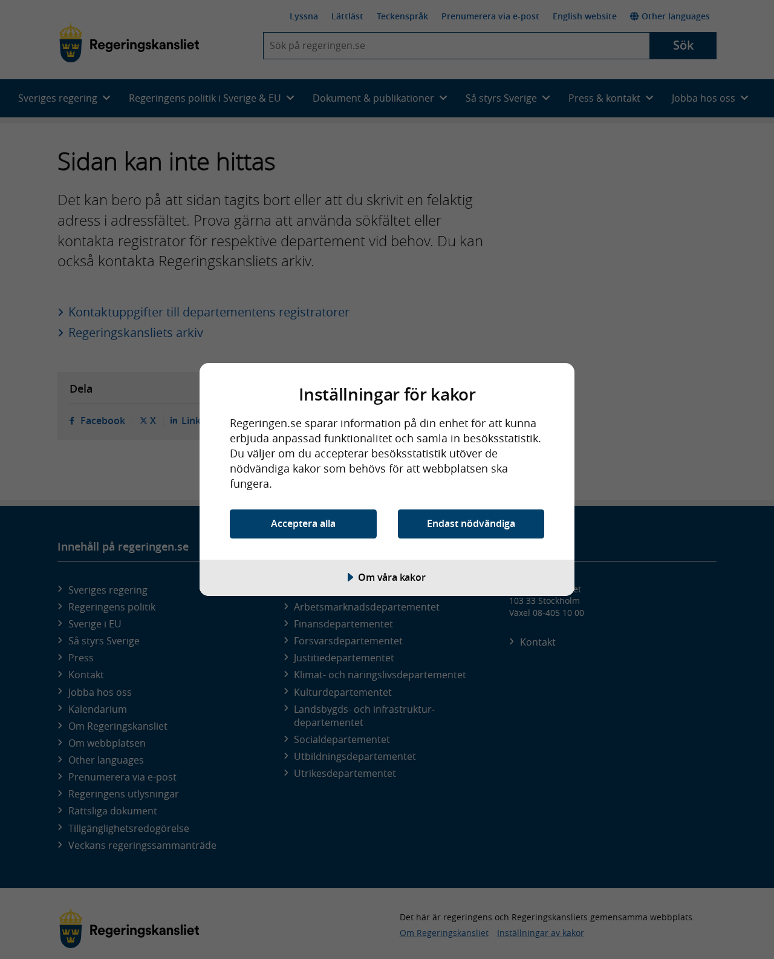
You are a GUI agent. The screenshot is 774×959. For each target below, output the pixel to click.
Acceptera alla (303, 523)
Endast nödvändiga (471, 523)
